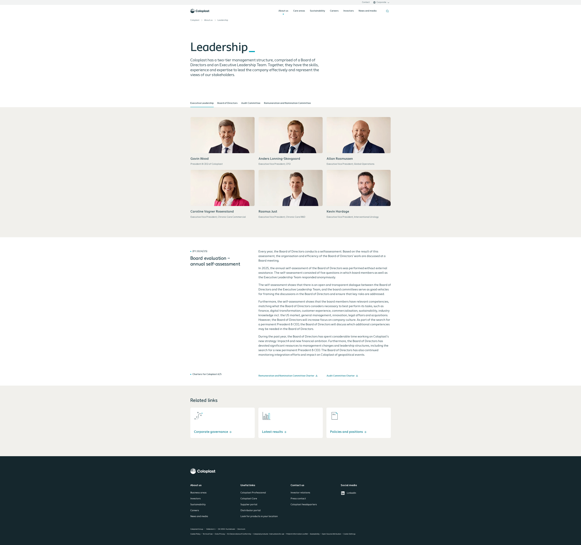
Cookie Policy (195, 534)
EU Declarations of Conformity (239, 534)
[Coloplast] (290, 471)
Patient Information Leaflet (297, 534)
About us (283, 11)
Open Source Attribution (331, 534)
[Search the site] (387, 11)
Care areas (299, 11)
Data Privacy (220, 534)
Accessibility (315, 534)
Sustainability (317, 11)
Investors (348, 11)
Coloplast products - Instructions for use (268, 534)
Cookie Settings (349, 534)
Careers (334, 11)
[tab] (202, 103)
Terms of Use (208, 534)
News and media (368, 11)
